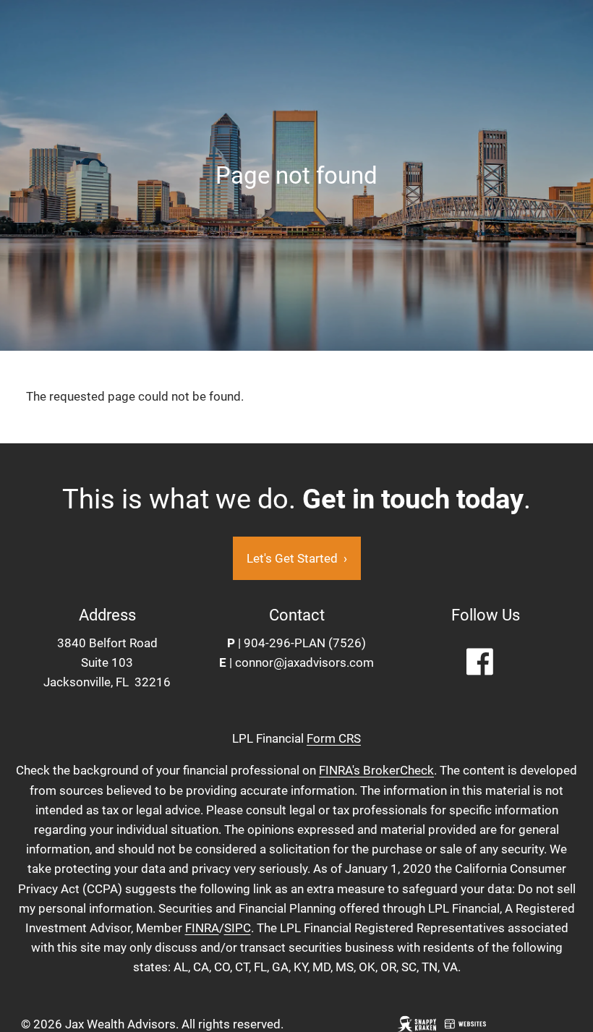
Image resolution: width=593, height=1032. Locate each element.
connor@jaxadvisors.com (304, 662)
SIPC (237, 928)
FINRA (202, 928)
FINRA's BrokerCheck (376, 770)
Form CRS (334, 738)
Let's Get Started (297, 558)
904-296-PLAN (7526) (305, 643)
